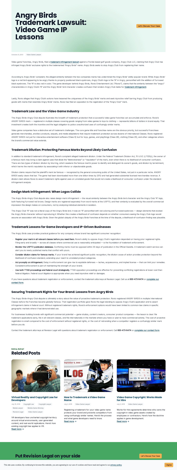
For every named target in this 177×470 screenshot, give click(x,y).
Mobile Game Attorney (36, 408)
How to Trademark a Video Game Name (84, 399)
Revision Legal (18, 412)
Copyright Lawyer (45, 404)
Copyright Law (29, 404)
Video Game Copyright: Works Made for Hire (139, 399)
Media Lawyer (18, 408)
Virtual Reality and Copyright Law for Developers (34, 399)
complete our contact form (146, 330)
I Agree (169, 465)
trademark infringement (135, 87)
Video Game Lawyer (34, 55)
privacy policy (116, 465)
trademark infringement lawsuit (64, 62)
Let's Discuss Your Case (149, 26)
